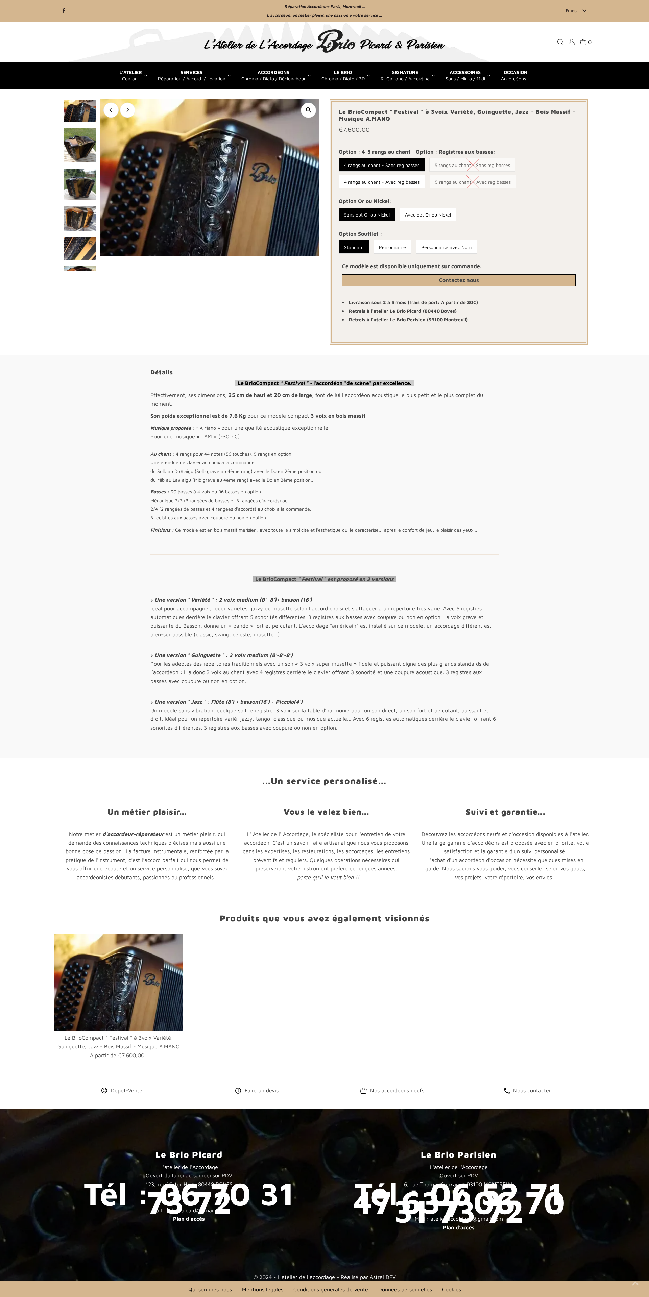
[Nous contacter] (507, 1092)
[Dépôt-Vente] (104, 1092)
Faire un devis (262, 1090)
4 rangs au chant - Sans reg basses (381, 165)
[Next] (127, 110)
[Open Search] (560, 42)
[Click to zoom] (308, 110)
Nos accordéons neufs (397, 1090)
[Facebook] (64, 11)
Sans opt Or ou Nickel (367, 215)
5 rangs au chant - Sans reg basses (472, 165)
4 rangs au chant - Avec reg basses (382, 182)
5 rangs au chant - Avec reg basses (473, 182)
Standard (354, 247)
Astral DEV (383, 1277)
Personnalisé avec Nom (446, 247)
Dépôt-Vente (126, 1090)
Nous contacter (532, 1090)
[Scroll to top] (635, 1283)
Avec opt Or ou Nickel (428, 215)
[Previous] (111, 110)
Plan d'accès (189, 1219)
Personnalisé (392, 247)
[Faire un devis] (238, 1092)
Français (574, 10)
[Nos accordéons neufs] (363, 1092)
